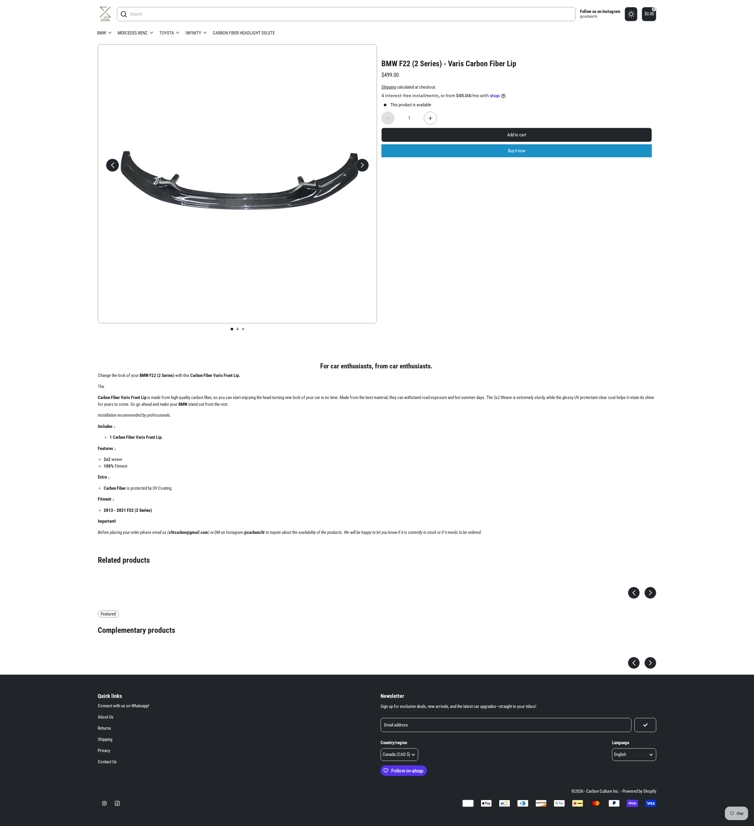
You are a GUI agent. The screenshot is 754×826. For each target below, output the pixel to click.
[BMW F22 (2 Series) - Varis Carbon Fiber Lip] (237, 183)
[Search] (123, 14)
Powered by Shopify (639, 791)
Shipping (105, 739)
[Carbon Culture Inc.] (105, 14)
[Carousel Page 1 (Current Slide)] (232, 329)
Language (620, 742)
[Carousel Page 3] (243, 329)
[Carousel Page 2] (237, 329)
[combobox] (351, 14)
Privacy (104, 750)
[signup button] (645, 725)
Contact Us (107, 761)
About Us (105, 717)
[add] (430, 118)
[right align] (362, 165)
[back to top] (731, 711)
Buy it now (516, 150)
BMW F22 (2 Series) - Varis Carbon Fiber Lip (448, 63)
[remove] (387, 118)
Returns (104, 728)
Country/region (394, 742)
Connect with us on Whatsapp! (123, 706)
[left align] (112, 165)
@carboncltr (589, 16)
